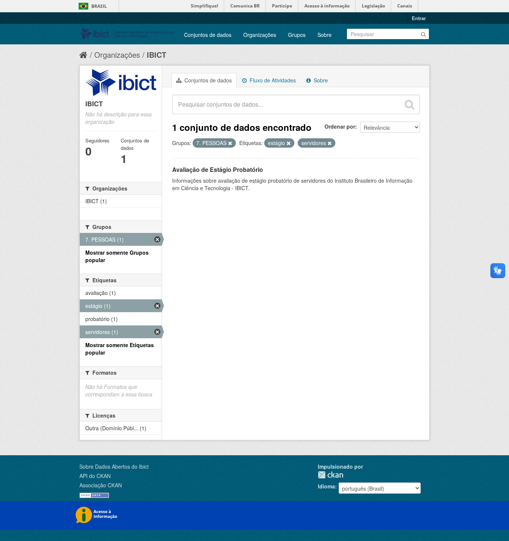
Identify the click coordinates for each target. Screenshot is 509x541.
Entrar (419, 18)
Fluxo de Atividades (272, 80)
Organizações (259, 34)
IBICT (156, 54)
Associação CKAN (100, 485)
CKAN (330, 475)
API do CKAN (95, 475)
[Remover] (230, 143)
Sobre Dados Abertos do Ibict (114, 466)
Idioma (326, 486)
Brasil (99, 6)
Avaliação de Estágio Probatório (217, 169)
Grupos (297, 34)
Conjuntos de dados (207, 34)
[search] (409, 104)
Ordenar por (340, 126)
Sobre (324, 34)
